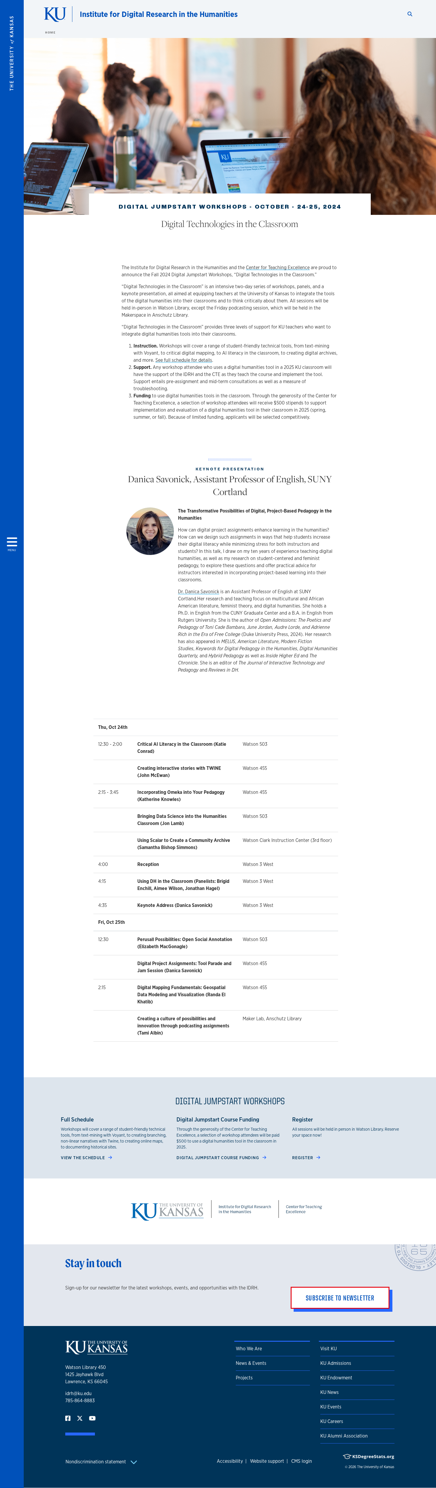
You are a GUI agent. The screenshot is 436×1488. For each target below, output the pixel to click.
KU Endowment (336, 1378)
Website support (267, 1461)
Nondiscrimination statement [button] (96, 1462)
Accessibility (230, 1461)
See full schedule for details (183, 360)
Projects (244, 1378)
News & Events (251, 1363)
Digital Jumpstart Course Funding (218, 1157)
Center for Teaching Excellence (278, 267)
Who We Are (249, 1349)
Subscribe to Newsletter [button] (340, 1298)
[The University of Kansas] (96, 1352)
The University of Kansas (375, 1467)
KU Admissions (335, 1363)
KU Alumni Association (344, 1436)
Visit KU (328, 1349)
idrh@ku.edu (78, 1393)
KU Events (330, 1407)
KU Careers (331, 1421)
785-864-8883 (80, 1400)
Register (303, 1157)
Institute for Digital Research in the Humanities (159, 14)
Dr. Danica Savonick (198, 591)
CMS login (301, 1461)
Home (50, 32)
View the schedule (83, 1157)
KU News (329, 1392)
